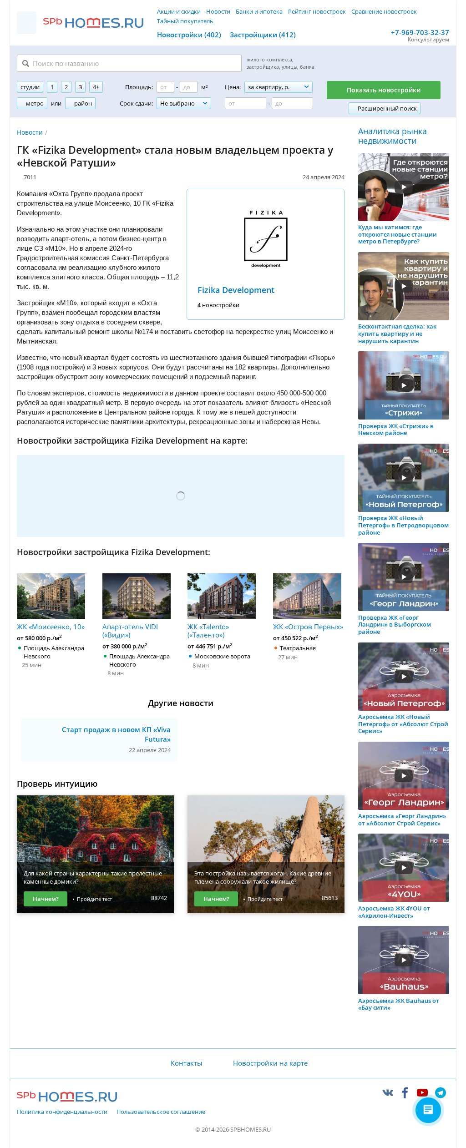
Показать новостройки (383, 90)
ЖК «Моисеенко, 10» (51, 626)
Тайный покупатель (185, 21)
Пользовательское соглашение (160, 1112)
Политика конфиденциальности (62, 1112)
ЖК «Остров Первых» (308, 626)
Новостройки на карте (270, 1062)
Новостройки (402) (189, 34)
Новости (218, 11)
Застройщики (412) (263, 34)
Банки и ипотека (259, 11)
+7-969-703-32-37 (420, 32)
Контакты (187, 1062)
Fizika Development (236, 289)
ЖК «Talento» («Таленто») (208, 630)
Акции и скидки (179, 11)
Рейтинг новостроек (317, 11)
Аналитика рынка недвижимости (392, 136)
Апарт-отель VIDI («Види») (130, 630)
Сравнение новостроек (384, 11)
